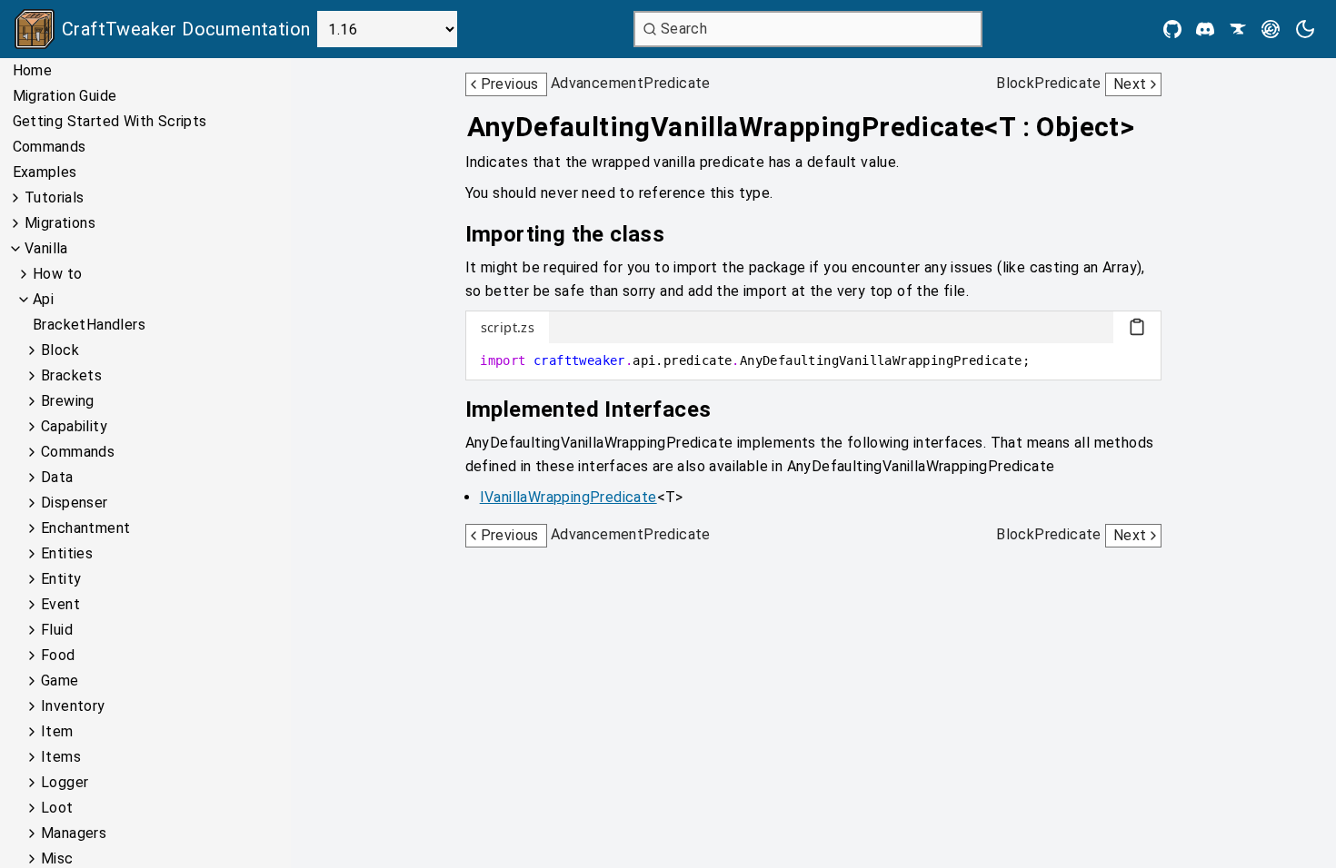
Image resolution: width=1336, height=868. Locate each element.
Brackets (71, 375)
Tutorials (55, 197)
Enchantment (85, 528)
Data (57, 477)
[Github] (1172, 29)
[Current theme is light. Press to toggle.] (1305, 29)
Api (43, 299)
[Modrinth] (1270, 29)
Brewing (68, 400)
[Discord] (1205, 29)
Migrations (60, 223)
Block (60, 350)
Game (60, 680)
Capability (74, 426)
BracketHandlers (89, 324)
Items (61, 756)
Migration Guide (65, 95)
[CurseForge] (1237, 29)
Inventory (73, 706)
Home (33, 70)
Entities (67, 553)
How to (57, 273)
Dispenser (74, 502)
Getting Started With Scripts (110, 121)
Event (60, 604)
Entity (61, 578)
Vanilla (46, 248)
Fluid (57, 629)
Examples (45, 172)
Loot (57, 807)
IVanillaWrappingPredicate (568, 497)
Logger (64, 782)
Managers (73, 833)
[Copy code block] (1137, 327)
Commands (49, 146)
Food (58, 655)
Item (57, 731)
